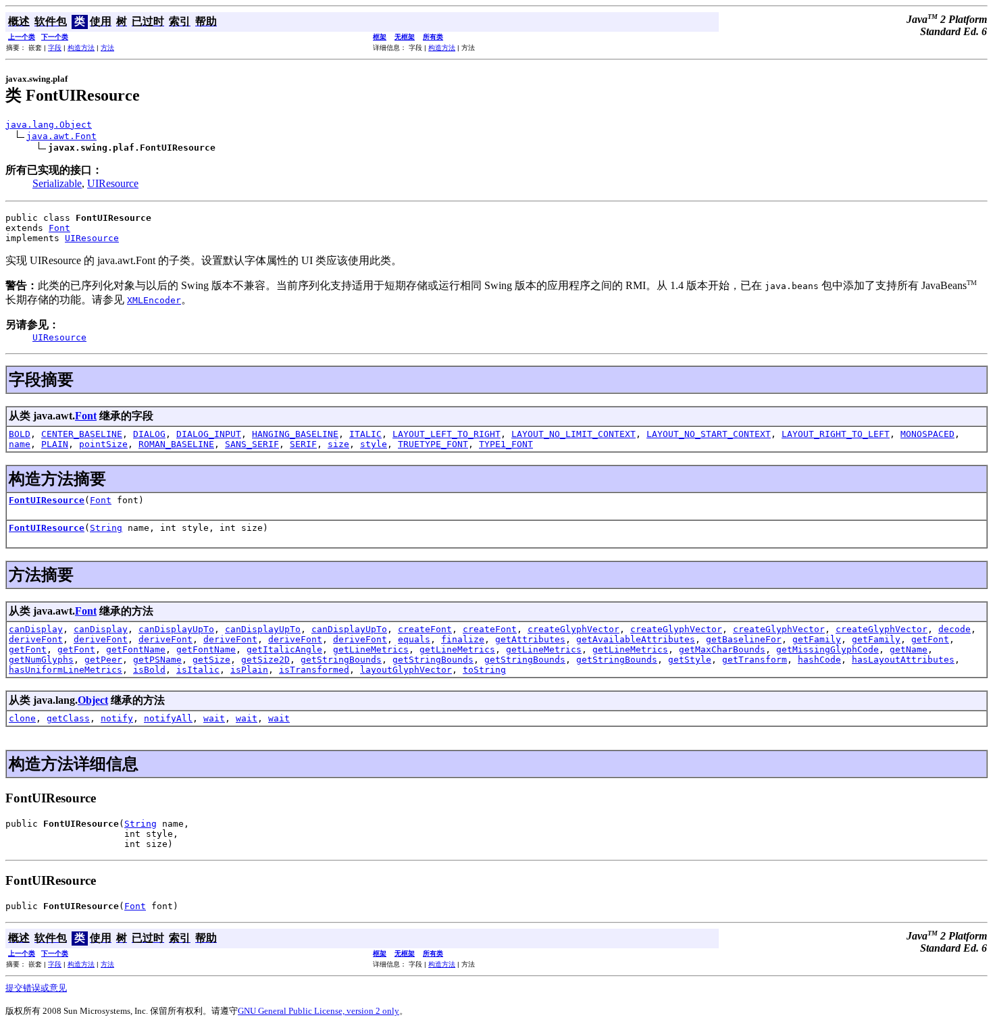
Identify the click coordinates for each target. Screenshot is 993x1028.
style (373, 444)
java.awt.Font (61, 136)
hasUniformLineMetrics (65, 670)
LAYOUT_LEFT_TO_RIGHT (446, 434)
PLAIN (54, 444)
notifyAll (168, 718)
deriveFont (36, 639)
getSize (211, 659)
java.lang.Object (48, 125)
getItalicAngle (284, 649)
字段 (54, 47)
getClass (68, 718)
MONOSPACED (927, 434)
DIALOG (149, 434)
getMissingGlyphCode (827, 649)
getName (908, 649)
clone (22, 718)
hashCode (819, 659)
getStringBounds (341, 659)
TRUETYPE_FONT (433, 444)
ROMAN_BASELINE (176, 444)
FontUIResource (46, 500)
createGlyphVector (573, 629)
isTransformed (314, 670)
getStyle (689, 659)
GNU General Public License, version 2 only (318, 1011)
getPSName (157, 659)
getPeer (103, 659)
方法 (107, 47)
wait (214, 718)
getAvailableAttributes (635, 639)
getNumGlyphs (41, 659)
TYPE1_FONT (506, 444)
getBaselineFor (744, 639)
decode (954, 629)
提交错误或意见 (36, 988)
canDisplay (36, 629)
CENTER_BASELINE (81, 434)
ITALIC (365, 434)
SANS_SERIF (252, 444)
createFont (425, 629)
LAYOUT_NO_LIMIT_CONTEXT (573, 434)
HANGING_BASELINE (295, 434)
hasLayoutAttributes (903, 659)
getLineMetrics (371, 649)
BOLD (19, 434)
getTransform (754, 659)
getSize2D (265, 659)
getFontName (136, 649)
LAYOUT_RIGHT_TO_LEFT (836, 434)
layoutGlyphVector (406, 670)
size (338, 444)
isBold (149, 670)
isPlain (249, 670)
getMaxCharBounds (722, 649)
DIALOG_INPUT (208, 434)
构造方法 (81, 47)
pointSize (103, 444)
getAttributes (530, 639)
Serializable (57, 183)
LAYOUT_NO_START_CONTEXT (708, 434)
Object (93, 700)
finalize (462, 639)
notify (117, 718)
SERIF (303, 444)
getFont (930, 639)
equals (414, 639)
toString (484, 670)
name (19, 444)
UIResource (112, 183)
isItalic (198, 670)
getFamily (816, 639)
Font (59, 228)
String (106, 528)
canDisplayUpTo (176, 629)
